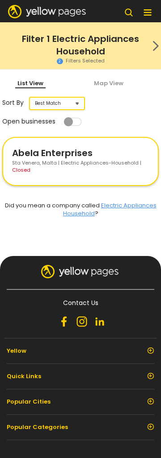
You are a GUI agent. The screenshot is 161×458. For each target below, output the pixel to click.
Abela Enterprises (52, 153)
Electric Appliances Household (110, 209)
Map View (108, 83)
